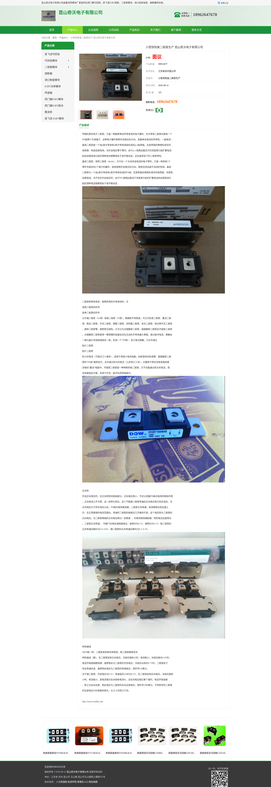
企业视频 (93, 30)
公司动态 (114, 30)
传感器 (48, 92)
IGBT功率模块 (53, 86)
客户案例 (176, 30)
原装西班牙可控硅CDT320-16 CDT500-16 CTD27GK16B (164, 753)
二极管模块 (51, 67)
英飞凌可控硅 (52, 54)
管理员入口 (82, 782)
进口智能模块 (52, 80)
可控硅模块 (51, 60)
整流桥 (48, 112)
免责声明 (72, 782)
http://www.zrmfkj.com (92, 701)
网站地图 (93, 782)
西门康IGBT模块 (54, 99)
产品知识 (135, 30)
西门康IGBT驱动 (54, 105)
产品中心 (72, 30)
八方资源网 (61, 782)
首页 (51, 30)
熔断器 (48, 73)
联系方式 (197, 30)
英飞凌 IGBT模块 (54, 118)
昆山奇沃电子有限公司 (78, 772)
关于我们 (155, 30)
